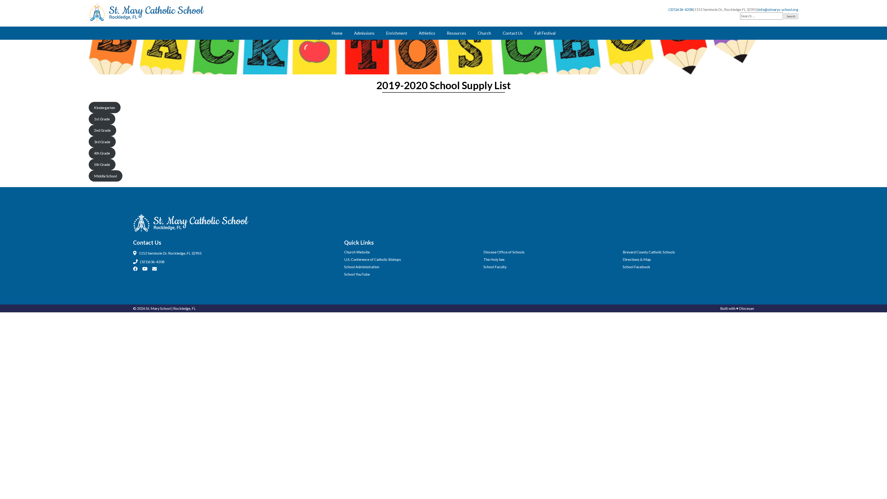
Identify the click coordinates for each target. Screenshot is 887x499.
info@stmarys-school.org (778, 9)
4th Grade (102, 153)
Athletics (427, 33)
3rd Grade (102, 142)
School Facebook (636, 267)
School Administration (361, 267)
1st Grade (102, 119)
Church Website (357, 252)
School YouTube (357, 274)
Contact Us (513, 33)
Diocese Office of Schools (504, 252)
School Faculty (495, 267)
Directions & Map (637, 259)
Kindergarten (104, 107)
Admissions (364, 33)
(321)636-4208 (680, 9)
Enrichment (396, 33)
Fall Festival (545, 33)
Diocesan (746, 308)
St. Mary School (158, 308)
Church (484, 33)
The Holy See (493, 259)
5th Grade (102, 164)
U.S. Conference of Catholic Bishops (372, 259)
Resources (456, 33)
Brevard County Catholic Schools (649, 252)
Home (337, 33)
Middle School (105, 176)
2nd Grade (102, 130)
